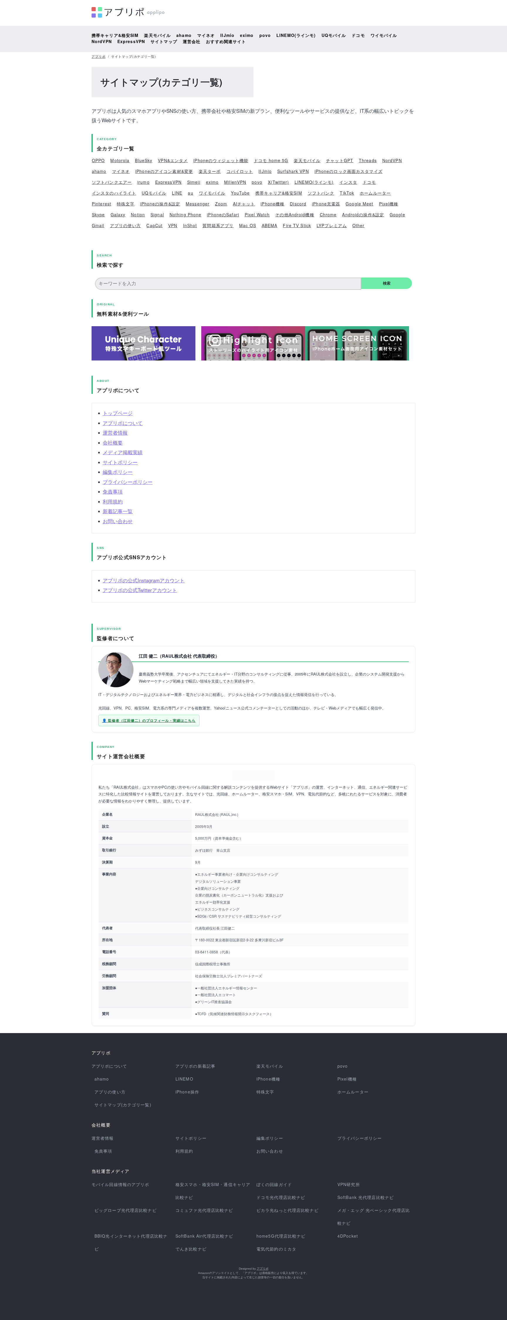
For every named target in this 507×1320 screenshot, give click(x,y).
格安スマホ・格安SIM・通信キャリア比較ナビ (212, 1190)
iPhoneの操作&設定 (160, 204)
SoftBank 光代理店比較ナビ (365, 1197)
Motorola (119, 160)
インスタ (348, 182)
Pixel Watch (257, 214)
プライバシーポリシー (128, 481)
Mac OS (247, 225)
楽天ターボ (210, 171)
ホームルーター (375, 193)
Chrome (328, 214)
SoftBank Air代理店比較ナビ (204, 1236)
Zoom (221, 204)
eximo (247, 35)
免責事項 (113, 491)
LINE (177, 193)
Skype (98, 214)
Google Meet (359, 204)
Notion (138, 214)
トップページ (118, 412)
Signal (157, 214)
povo (265, 35)
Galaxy (118, 214)
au (190, 193)
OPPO (98, 160)
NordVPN (102, 41)
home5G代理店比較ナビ (281, 1236)
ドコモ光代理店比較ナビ (280, 1197)
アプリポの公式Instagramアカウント (144, 580)
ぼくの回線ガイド (274, 1184)
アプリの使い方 (125, 225)
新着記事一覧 (118, 511)
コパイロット (240, 171)
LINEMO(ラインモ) (296, 35)
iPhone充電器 (326, 204)
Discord (298, 204)
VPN (172, 225)
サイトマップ (164, 41)
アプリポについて (123, 422)
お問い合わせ (118, 521)
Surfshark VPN (293, 171)
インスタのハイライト (114, 193)
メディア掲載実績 (123, 452)
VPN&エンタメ (173, 160)
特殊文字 (125, 204)
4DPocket (347, 1236)
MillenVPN (235, 182)
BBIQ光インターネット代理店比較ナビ (131, 1242)
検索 (387, 283)
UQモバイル (334, 35)
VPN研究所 (348, 1184)
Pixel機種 (388, 204)
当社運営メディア (111, 1171)
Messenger (197, 204)
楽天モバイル (157, 35)
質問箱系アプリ (218, 225)
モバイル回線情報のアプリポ (120, 1184)
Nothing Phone (186, 214)
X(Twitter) (278, 182)
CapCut (154, 225)
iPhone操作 (187, 1092)
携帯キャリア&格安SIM (115, 35)
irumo (143, 182)
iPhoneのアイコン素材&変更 (164, 171)
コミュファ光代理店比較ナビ (204, 1210)
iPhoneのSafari (223, 214)
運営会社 (191, 41)
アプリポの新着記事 (195, 1066)
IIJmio (227, 35)
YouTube (240, 193)
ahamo (184, 35)
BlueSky (143, 160)
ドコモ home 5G (271, 160)
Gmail (98, 225)
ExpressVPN (131, 41)
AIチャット (244, 204)
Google (397, 214)
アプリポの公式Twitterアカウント (140, 589)
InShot (190, 225)
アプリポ (99, 56)
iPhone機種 (272, 204)
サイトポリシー (120, 462)
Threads (368, 160)
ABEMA (270, 225)
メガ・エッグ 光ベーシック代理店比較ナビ (373, 1216)
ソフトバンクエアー (112, 182)
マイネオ (206, 35)
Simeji (193, 182)
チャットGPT (339, 160)
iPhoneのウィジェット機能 (220, 160)
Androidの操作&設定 (363, 214)
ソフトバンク (321, 193)
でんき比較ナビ (191, 1249)
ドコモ (358, 35)
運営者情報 (115, 432)
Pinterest (101, 204)
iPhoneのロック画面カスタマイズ (349, 171)
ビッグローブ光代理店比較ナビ (125, 1210)
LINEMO (184, 1079)
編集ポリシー (118, 471)
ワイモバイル (384, 35)
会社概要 (113, 442)
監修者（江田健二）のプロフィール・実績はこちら (152, 720)
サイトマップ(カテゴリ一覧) (122, 1105)
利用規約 (113, 501)
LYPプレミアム (332, 225)
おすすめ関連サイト (226, 41)
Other (358, 225)
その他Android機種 (294, 214)
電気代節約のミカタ (276, 1249)
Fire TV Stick (297, 225)
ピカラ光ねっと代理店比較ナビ (287, 1210)
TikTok (347, 193)
